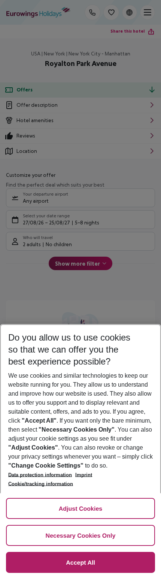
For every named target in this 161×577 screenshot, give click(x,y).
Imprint (83, 475)
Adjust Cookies (80, 509)
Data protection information (40, 475)
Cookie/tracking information (40, 484)
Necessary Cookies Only (81, 536)
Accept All (80, 563)
